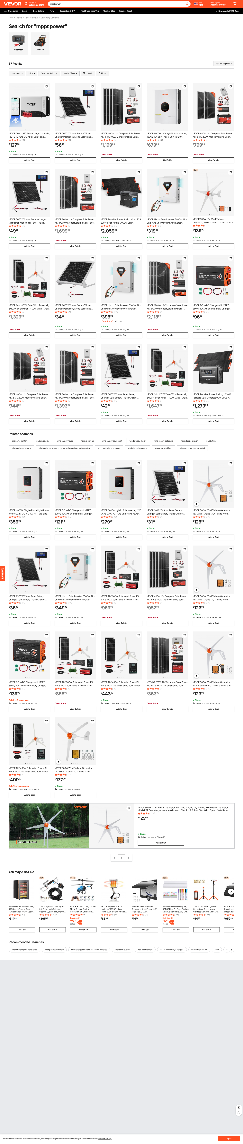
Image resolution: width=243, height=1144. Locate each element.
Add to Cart (29, 160)
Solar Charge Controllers (50, 18)
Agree (229, 1139)
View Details (121, 160)
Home (11, 18)
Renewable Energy (31, 18)
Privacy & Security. (105, 1139)
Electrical (19, 18)
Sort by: (219, 63)
